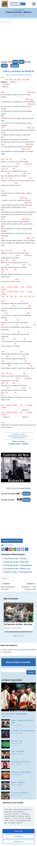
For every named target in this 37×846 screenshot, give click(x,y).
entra (22, 4)
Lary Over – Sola (16, 741)
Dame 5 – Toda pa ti (18, 782)
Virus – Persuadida (17, 751)
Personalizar (18, 836)
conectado (22, 650)
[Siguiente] (30, 618)
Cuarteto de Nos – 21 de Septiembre (18, 572)
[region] (18, 822)
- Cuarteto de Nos (18, 9)
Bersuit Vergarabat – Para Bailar (8, 586)
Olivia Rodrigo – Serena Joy (20, 762)
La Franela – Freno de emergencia (23, 731)
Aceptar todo (18, 831)
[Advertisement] (18, 41)
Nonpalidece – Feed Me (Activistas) (28, 586)
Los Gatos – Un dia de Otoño (21, 772)
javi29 (15, 14)
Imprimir (14, 65)
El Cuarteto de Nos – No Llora (15, 559)
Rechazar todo (18, 842)
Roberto (4, 578)
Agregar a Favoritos (12, 541)
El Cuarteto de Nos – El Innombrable (18, 565)
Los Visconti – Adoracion (19, 793)
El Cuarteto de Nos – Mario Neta (16, 562)
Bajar (21, 62)
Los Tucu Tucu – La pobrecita (13, 714)
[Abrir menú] (34, 4)
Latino (4, 65)
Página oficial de (18, 488)
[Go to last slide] (6, 618)
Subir (15, 62)
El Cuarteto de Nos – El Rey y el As (17, 569)
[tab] (14, 635)
